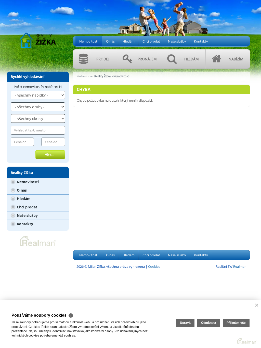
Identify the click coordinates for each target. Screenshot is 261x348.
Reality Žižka (102, 76)
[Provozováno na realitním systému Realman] (38, 240)
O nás (110, 41)
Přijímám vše (236, 323)
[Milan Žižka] (38, 27)
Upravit (185, 323)
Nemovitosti (88, 41)
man (239, 266)
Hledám (129, 41)
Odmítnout (208, 323)
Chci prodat (151, 41)
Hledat (50, 154)
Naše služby (177, 41)
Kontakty (201, 41)
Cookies (154, 266)
